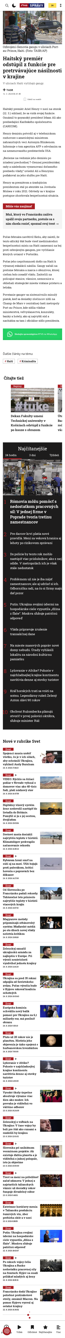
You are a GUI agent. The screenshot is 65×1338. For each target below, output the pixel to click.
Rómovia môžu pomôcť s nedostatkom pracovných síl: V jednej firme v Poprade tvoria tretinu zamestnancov (34, 511)
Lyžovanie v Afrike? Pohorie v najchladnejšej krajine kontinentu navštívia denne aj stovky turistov (34, 675)
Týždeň (54, 455)
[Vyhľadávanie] (7, 5)
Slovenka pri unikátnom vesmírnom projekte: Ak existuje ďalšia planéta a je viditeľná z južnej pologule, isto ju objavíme (20, 1155)
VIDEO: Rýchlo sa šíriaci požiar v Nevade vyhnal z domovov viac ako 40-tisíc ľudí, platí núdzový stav (20, 784)
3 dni (32, 455)
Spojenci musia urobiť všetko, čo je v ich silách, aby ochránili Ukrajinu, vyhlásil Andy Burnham (19, 758)
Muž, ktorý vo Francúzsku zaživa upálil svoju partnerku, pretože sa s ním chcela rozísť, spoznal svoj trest (30, 218)
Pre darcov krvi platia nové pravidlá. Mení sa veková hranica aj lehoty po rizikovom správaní (35, 538)
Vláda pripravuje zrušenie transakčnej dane (28, 631)
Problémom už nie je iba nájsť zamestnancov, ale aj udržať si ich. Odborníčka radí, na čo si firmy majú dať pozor (36, 586)
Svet (8, 749)
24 (52, 5)
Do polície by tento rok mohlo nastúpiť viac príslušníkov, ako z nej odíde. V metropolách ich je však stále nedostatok (36, 561)
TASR (9, 90)
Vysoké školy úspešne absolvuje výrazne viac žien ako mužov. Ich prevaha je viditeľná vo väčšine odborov (17, 1100)
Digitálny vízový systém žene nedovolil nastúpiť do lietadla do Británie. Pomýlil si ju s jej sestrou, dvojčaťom (20, 812)
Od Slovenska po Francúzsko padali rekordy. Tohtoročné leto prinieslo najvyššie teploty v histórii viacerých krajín (20, 897)
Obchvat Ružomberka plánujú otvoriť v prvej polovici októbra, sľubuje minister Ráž (32, 716)
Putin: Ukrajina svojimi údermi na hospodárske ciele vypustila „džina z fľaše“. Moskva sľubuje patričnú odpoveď (35, 611)
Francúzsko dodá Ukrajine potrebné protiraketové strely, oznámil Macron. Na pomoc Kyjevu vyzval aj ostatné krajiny (20, 1299)
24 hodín (11, 455)
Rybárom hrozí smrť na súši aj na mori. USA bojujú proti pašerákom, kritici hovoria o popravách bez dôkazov (20, 867)
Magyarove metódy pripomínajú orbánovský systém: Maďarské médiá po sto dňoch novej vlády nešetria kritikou (19, 926)
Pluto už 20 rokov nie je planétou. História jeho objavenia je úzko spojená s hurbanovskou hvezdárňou (20, 1042)
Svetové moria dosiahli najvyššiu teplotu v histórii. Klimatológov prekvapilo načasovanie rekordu (20, 839)
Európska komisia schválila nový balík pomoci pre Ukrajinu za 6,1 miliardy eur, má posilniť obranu (20, 1015)
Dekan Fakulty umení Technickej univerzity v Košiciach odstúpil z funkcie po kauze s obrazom (32, 423)
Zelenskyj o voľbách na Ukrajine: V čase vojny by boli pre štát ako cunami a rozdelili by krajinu (19, 1127)
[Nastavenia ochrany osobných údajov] (7, 1331)
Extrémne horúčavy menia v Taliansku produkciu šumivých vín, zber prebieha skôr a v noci (20, 1212)
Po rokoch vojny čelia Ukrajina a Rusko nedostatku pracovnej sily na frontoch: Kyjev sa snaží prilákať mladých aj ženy (20, 1269)
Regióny (17, 386)
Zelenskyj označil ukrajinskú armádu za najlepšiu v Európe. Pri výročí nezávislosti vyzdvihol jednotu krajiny (19, 956)
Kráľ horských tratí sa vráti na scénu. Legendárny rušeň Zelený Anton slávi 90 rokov (33, 695)
